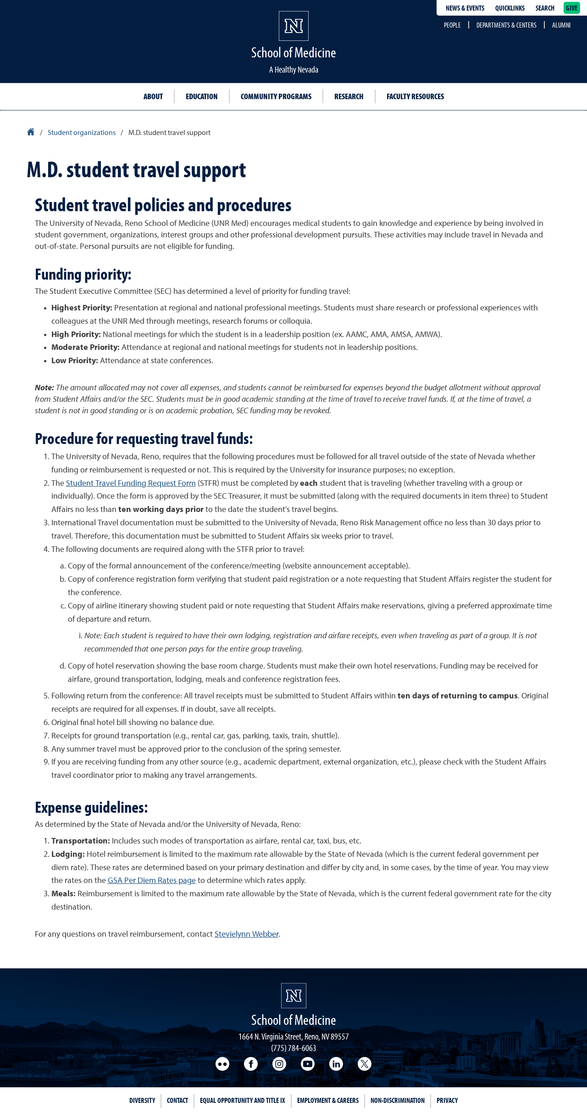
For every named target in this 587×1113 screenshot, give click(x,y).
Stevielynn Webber (246, 934)
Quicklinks (510, 7)
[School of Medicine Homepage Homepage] (293, 995)
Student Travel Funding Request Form (131, 483)
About (153, 96)
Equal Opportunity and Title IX (242, 1100)
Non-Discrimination (398, 1100)
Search (545, 7)
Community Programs (276, 96)
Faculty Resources (415, 96)
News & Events (465, 7)
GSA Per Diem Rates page (152, 881)
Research (349, 96)
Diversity (142, 1100)
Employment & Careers (328, 1100)
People (452, 24)
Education (202, 96)
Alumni (561, 24)
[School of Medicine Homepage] (294, 34)
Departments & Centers (506, 24)
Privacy (447, 1100)
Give (572, 7)
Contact (177, 1100)
